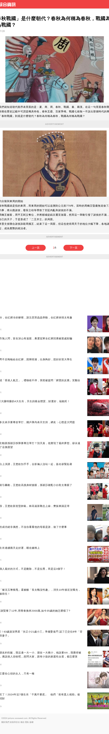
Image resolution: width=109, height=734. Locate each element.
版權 (31, 722)
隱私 (27, 722)
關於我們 (5, 722)
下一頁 (73, 247)
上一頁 (35, 247)
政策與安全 (15, 722)
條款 (22, 722)
